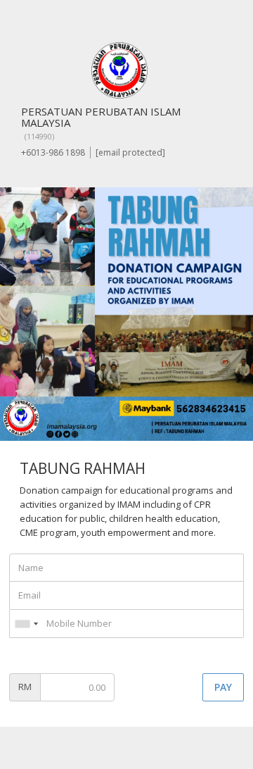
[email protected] (130, 152)
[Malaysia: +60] (26, 624)
